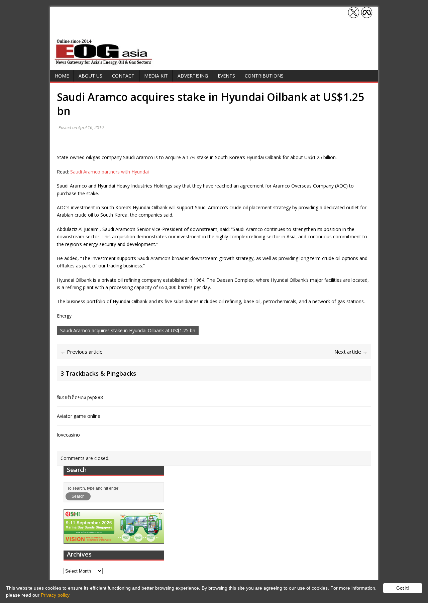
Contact (123, 76)
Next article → (350, 351)
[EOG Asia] (104, 63)
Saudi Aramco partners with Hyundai (109, 171)
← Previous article (82, 351)
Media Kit (156, 76)
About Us (90, 76)
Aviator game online (78, 416)
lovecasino (68, 435)
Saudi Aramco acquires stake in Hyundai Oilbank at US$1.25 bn (127, 330)
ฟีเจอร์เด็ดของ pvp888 (80, 397)
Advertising (193, 76)
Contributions (264, 76)
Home (62, 76)
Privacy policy (55, 595)
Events (226, 76)
